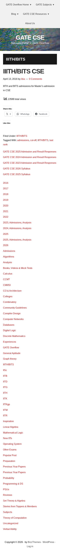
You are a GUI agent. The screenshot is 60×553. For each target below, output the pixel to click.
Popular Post (9, 455)
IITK (5, 398)
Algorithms (8, 256)
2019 (5, 200)
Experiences (9, 342)
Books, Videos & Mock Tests (17, 268)
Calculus (7, 273)
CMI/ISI (7, 285)
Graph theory (9, 359)
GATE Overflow (11, 347)
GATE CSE (30, 37)
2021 (5, 211)
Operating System (12, 444)
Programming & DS (13, 483)
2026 (5, 245)
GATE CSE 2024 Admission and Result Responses (29, 157)
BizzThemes (34, 542)
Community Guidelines (15, 307)
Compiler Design (12, 313)
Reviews (7, 495)
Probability (8, 478)
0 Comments (35, 79)
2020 (5, 205)
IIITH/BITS (21, 136)
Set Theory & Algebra (14, 500)
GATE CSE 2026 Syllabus (16, 168)
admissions (23, 140)
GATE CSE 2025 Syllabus (16, 174)
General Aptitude (11, 353)
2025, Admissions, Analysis (17, 239)
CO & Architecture (12, 291)
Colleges (7, 296)
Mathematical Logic (13, 432)
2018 (5, 194)
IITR (5, 415)
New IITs (7, 438)
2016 (5, 183)
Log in (30, 546)
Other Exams (9, 449)
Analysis (7, 262)
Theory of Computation (15, 518)
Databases (8, 325)
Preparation (9, 461)
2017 (5, 188)
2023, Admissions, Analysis (17, 222)
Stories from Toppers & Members (20, 506)
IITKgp (6, 404)
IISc (5, 370)
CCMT (6, 279)
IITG (5, 387)
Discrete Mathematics (14, 336)
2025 (5, 234)
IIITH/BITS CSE (23, 71)
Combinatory (9, 302)
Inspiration (8, 421)
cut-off (33, 140)
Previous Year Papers (14, 466)
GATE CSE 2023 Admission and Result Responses (29, 163)
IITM (5, 410)
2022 (5, 217)
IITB (5, 376)
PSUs (6, 489)
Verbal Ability (10, 529)
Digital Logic (9, 330)
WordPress (48, 542)
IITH (5, 393)
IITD (5, 381)
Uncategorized (10, 523)
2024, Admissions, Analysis (17, 228)
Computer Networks (13, 319)
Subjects (7, 512)
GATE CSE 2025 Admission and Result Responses (29, 151)
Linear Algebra (10, 427)
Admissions (9, 251)
